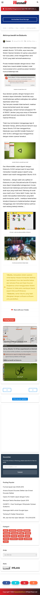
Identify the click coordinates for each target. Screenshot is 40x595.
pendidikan (28, 539)
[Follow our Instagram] (34, 583)
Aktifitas (29, 41)
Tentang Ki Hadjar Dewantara (13, 514)
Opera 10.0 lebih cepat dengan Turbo (16, 497)
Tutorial (14, 536)
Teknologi (7, 536)
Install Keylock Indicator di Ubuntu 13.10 (15, 379)
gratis (27, 536)
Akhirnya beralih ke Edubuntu (12, 360)
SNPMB (28, 533)
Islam (21, 533)
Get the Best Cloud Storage (20, 19)
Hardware (7, 533)
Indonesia (15, 533)
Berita (5, 530)
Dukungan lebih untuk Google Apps (15, 510)
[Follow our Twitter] (15, 583)
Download (13, 530)
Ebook (20, 530)
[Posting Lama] (33, 390)
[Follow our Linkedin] (24, 583)
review (6, 541)
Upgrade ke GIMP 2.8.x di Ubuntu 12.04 (15, 341)
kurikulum (14, 539)
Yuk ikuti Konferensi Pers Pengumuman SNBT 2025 (21, 9)
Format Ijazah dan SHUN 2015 (13, 487)
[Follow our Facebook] (6, 583)
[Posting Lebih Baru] (7, 390)
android (21, 536)
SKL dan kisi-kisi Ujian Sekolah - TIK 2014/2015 (19, 518)
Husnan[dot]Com (19, 592)
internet (6, 539)
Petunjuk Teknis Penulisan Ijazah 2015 (16, 500)
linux (33, 41)
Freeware (27, 530)
